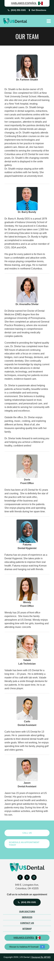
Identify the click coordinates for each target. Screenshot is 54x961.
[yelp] (27, 877)
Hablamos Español (24, 937)
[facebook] (20, 877)
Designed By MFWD (41, 957)
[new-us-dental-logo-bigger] (15, 19)
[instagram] (34, 877)
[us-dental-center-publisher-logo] (27, 863)
